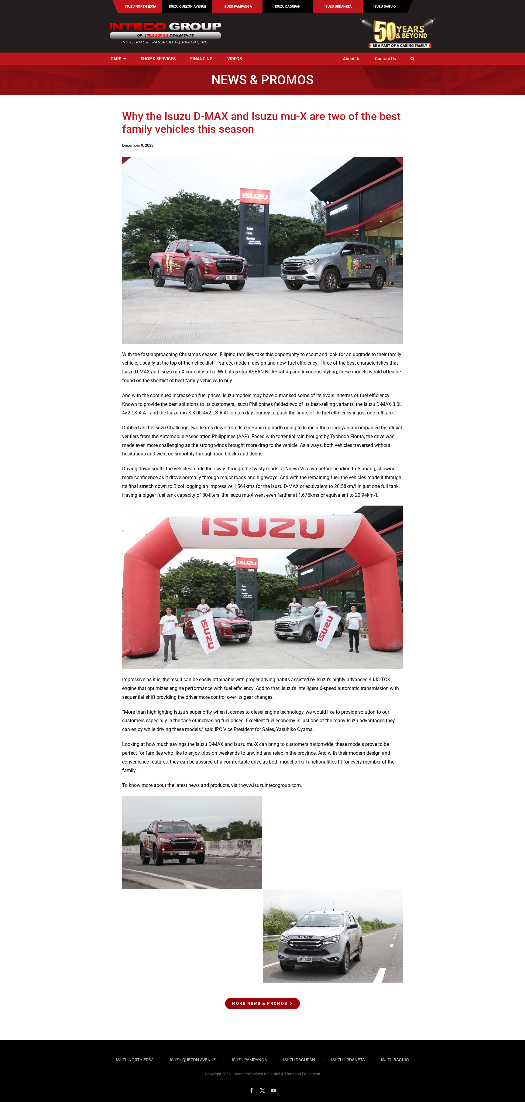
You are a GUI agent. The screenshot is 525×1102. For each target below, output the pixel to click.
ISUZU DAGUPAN (299, 1059)
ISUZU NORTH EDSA (135, 1059)
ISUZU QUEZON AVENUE (193, 1059)
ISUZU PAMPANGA (249, 1059)
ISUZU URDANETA (348, 1059)
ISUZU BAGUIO (395, 1059)
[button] (412, 59)
